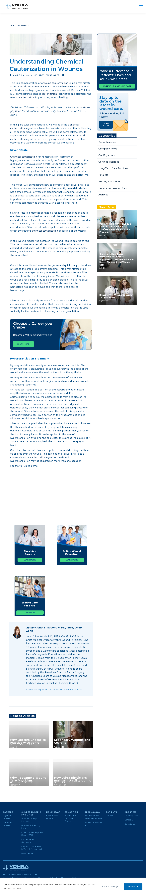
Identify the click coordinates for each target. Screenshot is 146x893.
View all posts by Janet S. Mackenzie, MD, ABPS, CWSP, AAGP (54, 689)
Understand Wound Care (112, 188)
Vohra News (21, 25)
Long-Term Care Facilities (113, 168)
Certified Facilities (108, 161)
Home (11, 25)
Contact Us (129, 820)
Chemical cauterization (23, 156)
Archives (103, 194)
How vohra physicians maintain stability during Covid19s (72, 780)
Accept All (133, 886)
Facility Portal (27, 853)
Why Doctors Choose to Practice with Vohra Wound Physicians (28, 742)
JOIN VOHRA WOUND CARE (117, 86)
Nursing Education (109, 181)
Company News (107, 148)
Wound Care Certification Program (70, 818)
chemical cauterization (28, 86)
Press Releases (107, 142)
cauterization (49, 93)
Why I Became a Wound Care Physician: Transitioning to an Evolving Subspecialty (28, 782)
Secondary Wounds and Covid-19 (72, 741)
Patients (103, 175)
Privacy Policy (9, 878)
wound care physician (55, 82)
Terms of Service (24, 878)
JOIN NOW (106, 124)
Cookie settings (110, 886)
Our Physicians (106, 155)
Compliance (130, 824)
